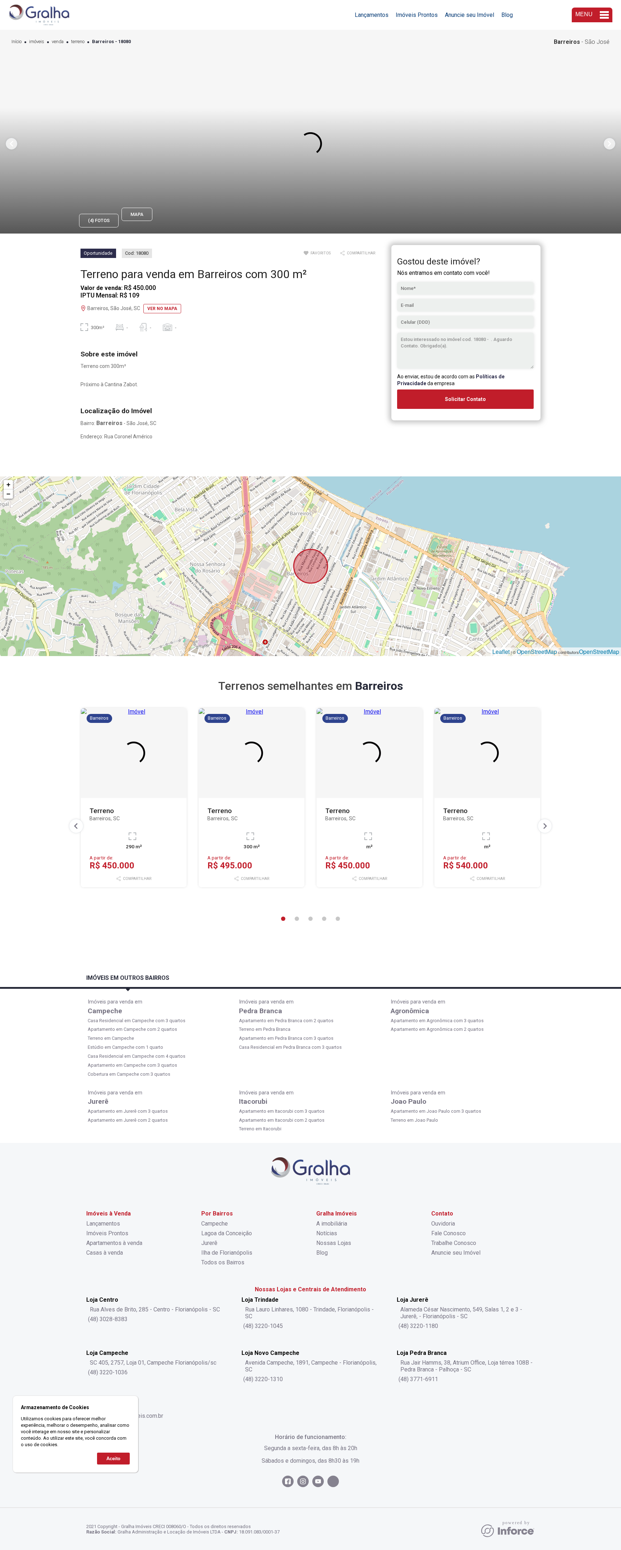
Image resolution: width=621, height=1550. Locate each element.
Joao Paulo (408, 1101)
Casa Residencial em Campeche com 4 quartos (136, 1056)
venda (58, 42)
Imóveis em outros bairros (127, 977)
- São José (582, 41)
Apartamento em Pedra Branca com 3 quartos (286, 1038)
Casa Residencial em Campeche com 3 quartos (136, 1020)
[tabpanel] (310, 144)
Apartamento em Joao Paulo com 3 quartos (436, 1111)
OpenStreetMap (537, 651)
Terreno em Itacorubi (260, 1128)
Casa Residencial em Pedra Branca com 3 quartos (290, 1047)
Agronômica (410, 1011)
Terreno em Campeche (111, 1038)
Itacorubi (253, 1101)
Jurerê (98, 1101)
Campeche (105, 1011)
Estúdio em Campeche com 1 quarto (125, 1047)
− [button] (8, 494)
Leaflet (501, 651)
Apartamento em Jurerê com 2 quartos (128, 1120)
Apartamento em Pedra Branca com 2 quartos (286, 1020)
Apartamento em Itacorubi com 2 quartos (282, 1120)
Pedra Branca (260, 1011)
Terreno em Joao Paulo (414, 1120)
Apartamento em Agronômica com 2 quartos (437, 1029)
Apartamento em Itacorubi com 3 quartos (282, 1111)
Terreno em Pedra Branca (264, 1029)
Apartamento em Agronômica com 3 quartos (437, 1020)
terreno (77, 42)
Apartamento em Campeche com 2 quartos (132, 1029)
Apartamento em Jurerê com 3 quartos (128, 1111)
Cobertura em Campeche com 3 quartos (129, 1074)
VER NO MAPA (162, 308)
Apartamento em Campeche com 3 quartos (132, 1065)
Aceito (113, 1458)
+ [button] (8, 484)
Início (17, 42)
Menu (584, 14)
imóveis (36, 42)
